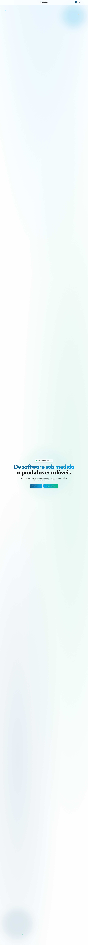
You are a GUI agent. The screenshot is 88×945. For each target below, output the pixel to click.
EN (79, 2)
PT (76, 2)
